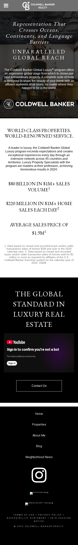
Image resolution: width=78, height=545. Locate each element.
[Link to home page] (39, 5)
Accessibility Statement (27, 518)
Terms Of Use (24, 515)
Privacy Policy (50, 515)
